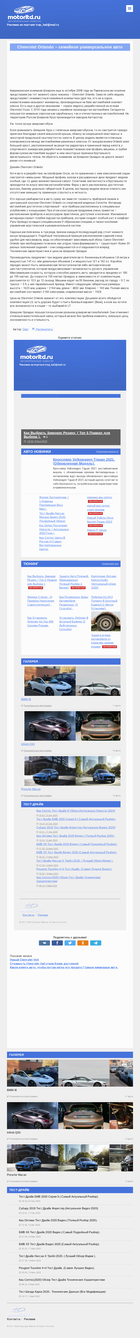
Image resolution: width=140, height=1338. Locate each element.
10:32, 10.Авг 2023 (47, 840)
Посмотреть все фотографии (36, 706)
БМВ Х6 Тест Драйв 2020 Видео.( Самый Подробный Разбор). (76, 844)
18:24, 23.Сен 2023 (47, 824)
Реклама (43, 915)
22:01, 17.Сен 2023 (47, 832)
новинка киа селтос (99, 497)
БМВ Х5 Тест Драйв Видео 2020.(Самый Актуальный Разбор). (76, 852)
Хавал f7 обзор (97, 530)
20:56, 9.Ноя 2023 (35, 441)
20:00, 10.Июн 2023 (47, 874)
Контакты (28, 915)
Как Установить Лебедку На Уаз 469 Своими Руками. (40, 621)
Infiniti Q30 (28, 744)
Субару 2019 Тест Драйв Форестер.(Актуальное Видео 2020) (75, 827)
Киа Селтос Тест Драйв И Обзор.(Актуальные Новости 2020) (75, 810)
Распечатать (44, 329)
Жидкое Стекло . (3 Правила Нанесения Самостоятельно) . (40, 601)
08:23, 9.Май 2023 (46, 886)
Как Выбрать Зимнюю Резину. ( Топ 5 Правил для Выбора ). (42, 580)
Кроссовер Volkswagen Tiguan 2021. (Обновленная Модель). (84, 461)
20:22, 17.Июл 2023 (47, 857)
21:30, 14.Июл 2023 (47, 865)
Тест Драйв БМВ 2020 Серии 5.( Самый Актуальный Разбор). (76, 819)
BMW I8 (26, 699)
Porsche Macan (31, 789)
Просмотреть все (110, 564)
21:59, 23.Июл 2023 (47, 849)
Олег (26, 329)
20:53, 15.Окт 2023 (47, 815)
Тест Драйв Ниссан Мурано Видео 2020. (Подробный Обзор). (52, 517)
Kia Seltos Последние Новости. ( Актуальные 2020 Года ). (54, 529)
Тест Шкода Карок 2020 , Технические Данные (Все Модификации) (62, 1291)
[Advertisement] (70, 1008)
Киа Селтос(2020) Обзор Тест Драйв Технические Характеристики (62, 1279)
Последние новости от (107, 451)
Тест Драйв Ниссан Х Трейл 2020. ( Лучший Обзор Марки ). (74, 860)
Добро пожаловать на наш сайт (40, 396)
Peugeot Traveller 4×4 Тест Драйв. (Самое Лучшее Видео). (74, 869)
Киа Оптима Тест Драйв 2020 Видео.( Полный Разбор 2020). (75, 835)
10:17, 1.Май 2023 (29, 1296)
